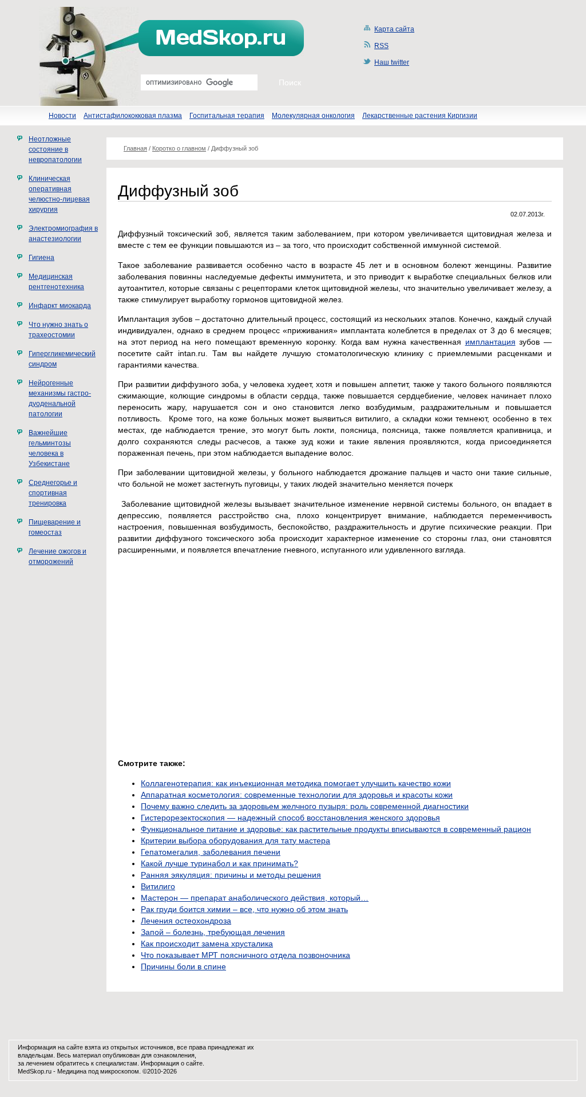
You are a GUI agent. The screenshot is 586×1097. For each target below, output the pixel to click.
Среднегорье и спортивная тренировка (53, 493)
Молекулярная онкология (313, 116)
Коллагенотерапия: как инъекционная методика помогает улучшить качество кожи (296, 783)
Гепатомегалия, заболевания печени (210, 852)
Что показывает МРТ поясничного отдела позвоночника (245, 955)
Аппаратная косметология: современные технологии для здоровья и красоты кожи (297, 794)
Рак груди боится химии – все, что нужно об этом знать (244, 909)
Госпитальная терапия (226, 116)
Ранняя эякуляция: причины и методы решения (231, 874)
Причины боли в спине (183, 966)
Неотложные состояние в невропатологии (55, 149)
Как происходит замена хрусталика (207, 943)
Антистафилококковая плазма (133, 116)
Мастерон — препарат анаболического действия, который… (255, 897)
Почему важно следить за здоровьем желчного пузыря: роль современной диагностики (305, 806)
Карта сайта (394, 29)
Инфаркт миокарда (60, 306)
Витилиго (158, 886)
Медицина (71, 1071)
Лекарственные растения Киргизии (419, 116)
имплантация (490, 341)
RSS (381, 46)
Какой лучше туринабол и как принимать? (219, 863)
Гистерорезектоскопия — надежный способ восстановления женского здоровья (290, 817)
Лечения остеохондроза (186, 920)
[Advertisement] (214, 663)
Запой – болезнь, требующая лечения (213, 932)
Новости (62, 116)
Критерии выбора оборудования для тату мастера (235, 840)
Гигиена (41, 258)
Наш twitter (391, 62)
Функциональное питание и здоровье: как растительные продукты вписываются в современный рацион (336, 829)
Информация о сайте (172, 1063)
